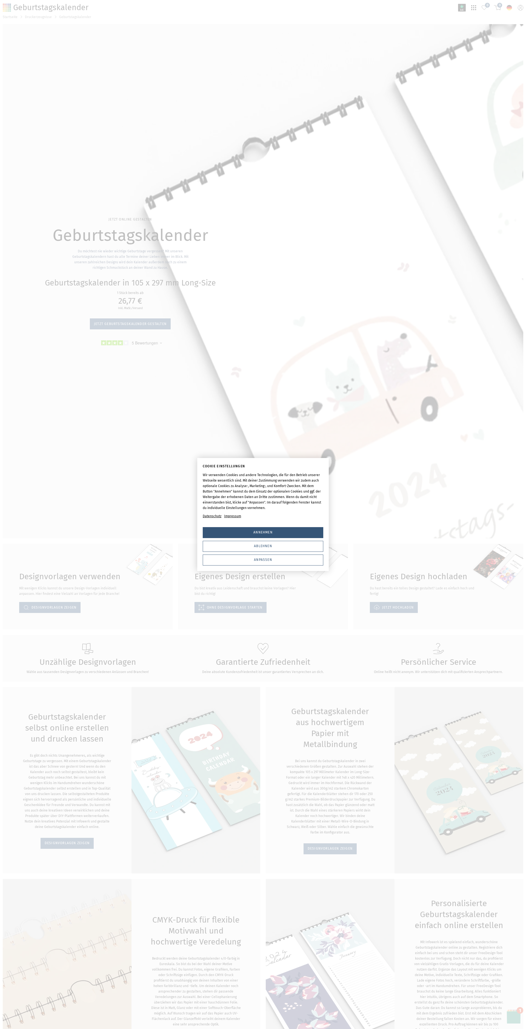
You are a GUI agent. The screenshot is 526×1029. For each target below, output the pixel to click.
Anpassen (263, 560)
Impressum (232, 516)
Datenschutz (212, 516)
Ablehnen (263, 546)
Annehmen (263, 532)
